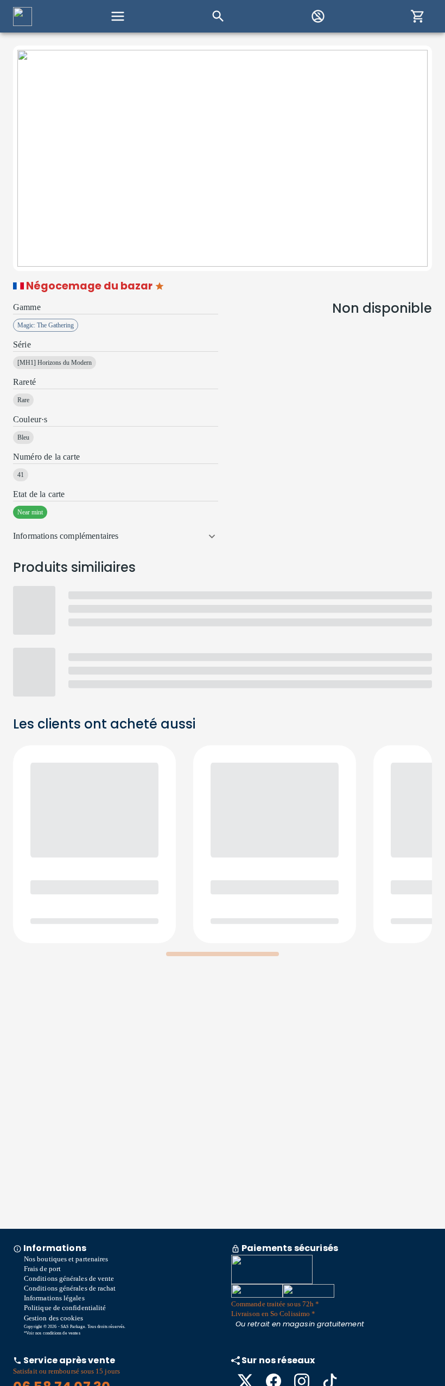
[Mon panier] (418, 16)
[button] (115, 536)
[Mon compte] (318, 16)
